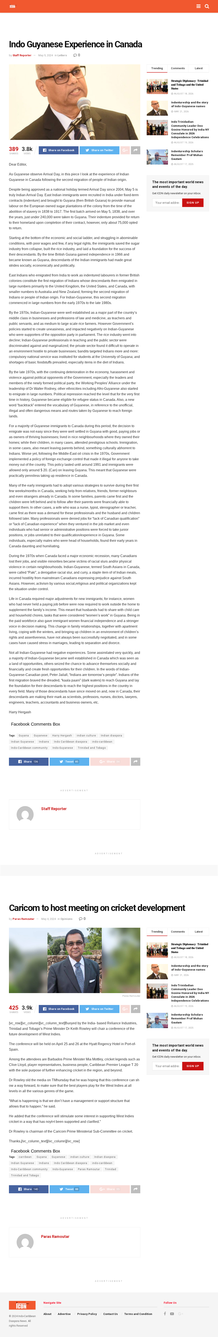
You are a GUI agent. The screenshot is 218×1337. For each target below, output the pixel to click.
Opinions (66, 918)
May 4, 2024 (48, 918)
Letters (62, 55)
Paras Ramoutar (23, 918)
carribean (25, 1156)
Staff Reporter (22, 55)
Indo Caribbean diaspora (70, 741)
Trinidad (110, 1169)
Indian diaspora (111, 735)
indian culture (86, 735)
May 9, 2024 (45, 55)
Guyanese (40, 735)
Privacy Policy (87, 1314)
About (47, 1314)
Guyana (24, 735)
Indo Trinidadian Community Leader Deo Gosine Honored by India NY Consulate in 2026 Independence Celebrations (190, 129)
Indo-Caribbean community (29, 747)
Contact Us (110, 1314)
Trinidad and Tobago (92, 747)
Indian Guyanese (22, 741)
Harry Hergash (62, 735)
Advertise (64, 1314)
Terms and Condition (138, 1314)
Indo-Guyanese (63, 747)
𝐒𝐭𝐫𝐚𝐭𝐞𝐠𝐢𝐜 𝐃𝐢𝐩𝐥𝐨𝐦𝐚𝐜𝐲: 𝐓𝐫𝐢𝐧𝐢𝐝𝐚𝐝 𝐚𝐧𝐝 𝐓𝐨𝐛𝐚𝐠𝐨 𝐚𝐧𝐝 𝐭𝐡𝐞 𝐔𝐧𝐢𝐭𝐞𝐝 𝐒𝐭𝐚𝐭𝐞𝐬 (189, 84)
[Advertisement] (109, 25)
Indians (44, 741)
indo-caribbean (102, 741)
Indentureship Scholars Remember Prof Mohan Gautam (187, 155)
